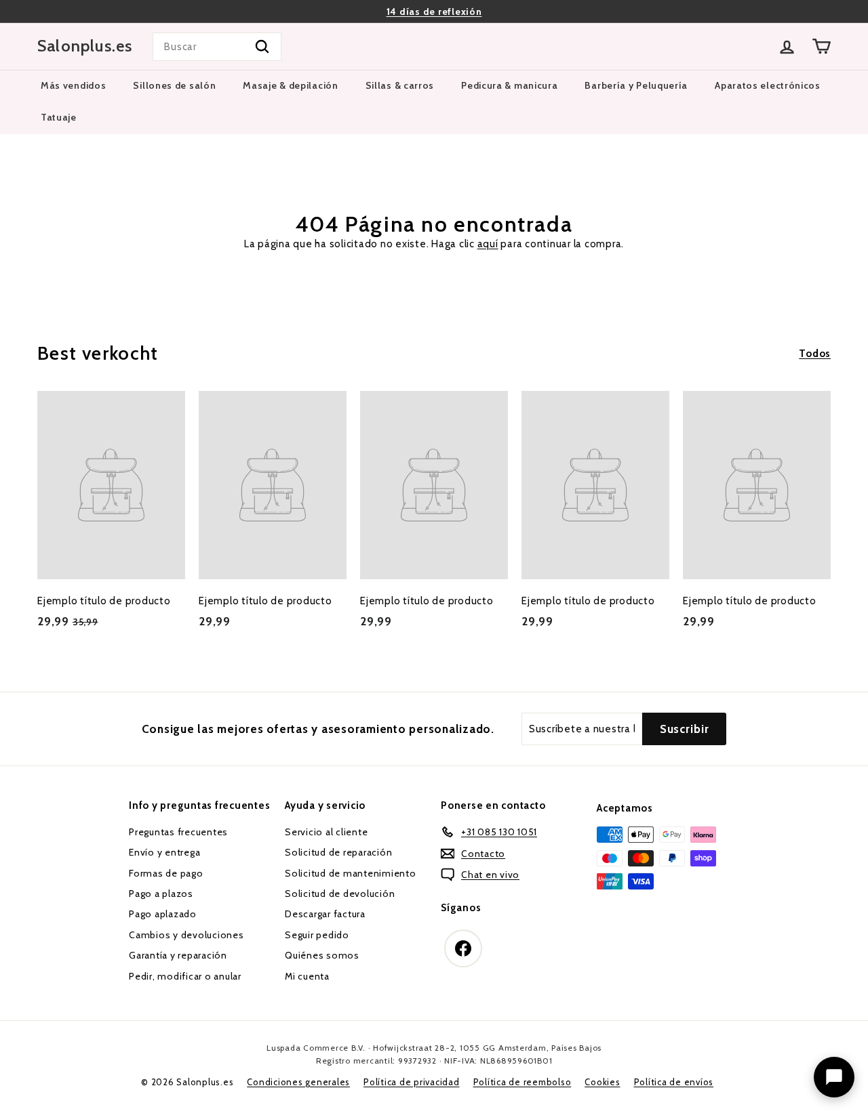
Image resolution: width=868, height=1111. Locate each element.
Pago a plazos (161, 893)
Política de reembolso (522, 1081)
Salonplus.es (84, 46)
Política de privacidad (411, 1081)
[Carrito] (821, 46)
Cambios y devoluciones (186, 935)
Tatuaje (59, 117)
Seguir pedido (317, 935)
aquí (487, 244)
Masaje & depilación (290, 85)
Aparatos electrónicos (768, 85)
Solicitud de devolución (340, 893)
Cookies (602, 1081)
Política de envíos (674, 1081)
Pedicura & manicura (509, 85)
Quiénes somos (322, 955)
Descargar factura (325, 914)
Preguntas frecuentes (178, 832)
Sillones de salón (174, 85)
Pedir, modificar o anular (185, 976)
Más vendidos (73, 85)
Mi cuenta (307, 976)
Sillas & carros (400, 85)
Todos (815, 354)
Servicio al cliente (326, 832)
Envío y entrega (164, 852)
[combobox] (217, 47)
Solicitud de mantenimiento (350, 873)
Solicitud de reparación (338, 852)
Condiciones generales (298, 1081)
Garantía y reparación (178, 955)
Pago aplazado (163, 914)
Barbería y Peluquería (636, 85)
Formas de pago (166, 873)
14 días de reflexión (434, 11)
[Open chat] (834, 1077)
